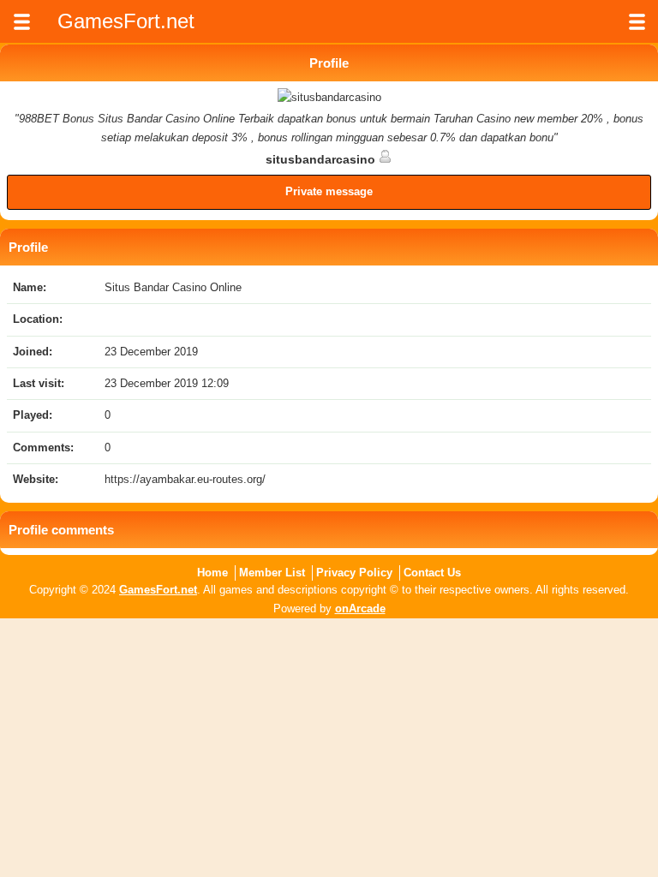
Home (212, 572)
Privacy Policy (354, 572)
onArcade (360, 608)
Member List (272, 572)
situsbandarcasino (322, 159)
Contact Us (432, 572)
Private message (329, 191)
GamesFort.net (158, 589)
